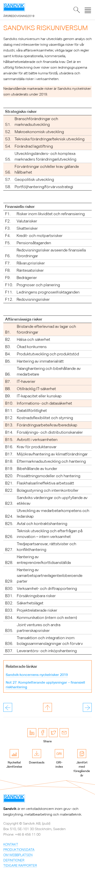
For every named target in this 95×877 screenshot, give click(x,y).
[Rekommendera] (64, 732)
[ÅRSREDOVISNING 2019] (14, 7)
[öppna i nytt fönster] (31, 732)
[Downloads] (36, 753)
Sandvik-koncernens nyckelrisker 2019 (37, 675)
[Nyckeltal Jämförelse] (14, 753)
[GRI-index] (59, 753)
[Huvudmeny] (87, 10)
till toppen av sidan (47, 707)
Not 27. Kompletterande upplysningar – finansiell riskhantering (45, 684)
